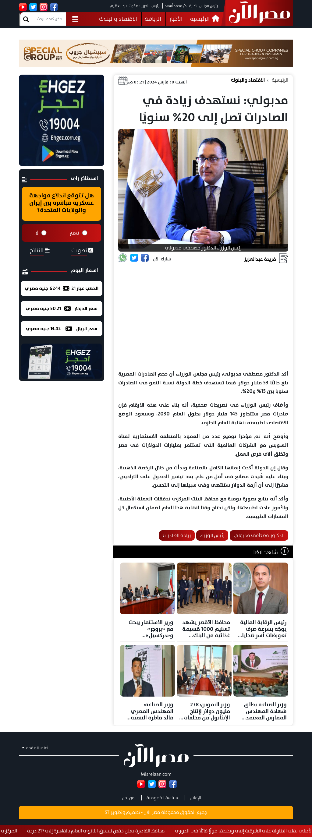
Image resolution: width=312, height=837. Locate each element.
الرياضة (153, 19)
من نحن (128, 797)
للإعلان (195, 797)
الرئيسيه (200, 19)
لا (36, 232)
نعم (74, 232)
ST (107, 812)
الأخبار (176, 19)
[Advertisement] (203, 319)
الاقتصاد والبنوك (118, 19)
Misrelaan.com (156, 774)
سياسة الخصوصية (162, 797)
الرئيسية (280, 80)
